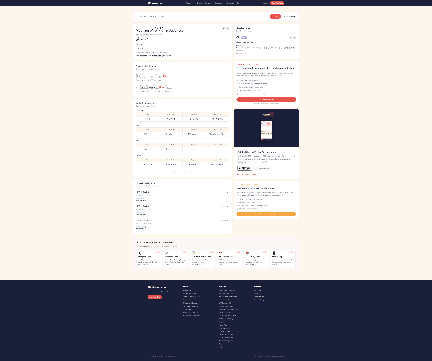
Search (276, 16)
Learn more (240, 53)
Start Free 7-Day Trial (266, 99)
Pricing (199, 3)
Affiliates (257, 294)
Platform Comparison (226, 341)
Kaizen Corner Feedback (191, 316)
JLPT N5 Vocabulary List (227, 316)
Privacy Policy (259, 300)
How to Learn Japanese (227, 290)
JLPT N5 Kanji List (225, 312)
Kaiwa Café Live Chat (190, 312)
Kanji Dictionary (224, 322)
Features (189, 3)
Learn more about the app (246, 174)
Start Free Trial (277, 3)
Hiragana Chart (224, 328)
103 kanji (148, 195)
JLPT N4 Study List (143, 206)
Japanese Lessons (189, 294)
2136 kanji (147, 223)
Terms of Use (259, 297)
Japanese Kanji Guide (226, 306)
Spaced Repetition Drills (191, 297)
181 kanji (148, 209)
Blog (238, 3)
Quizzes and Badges (190, 303)
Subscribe (224, 192)
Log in (265, 3)
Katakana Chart (224, 331)
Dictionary (218, 3)
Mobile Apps (229, 3)
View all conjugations (182, 172)
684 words (139, 209)
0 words (138, 223)
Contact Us (258, 290)
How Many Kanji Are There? (229, 309)
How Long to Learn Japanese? (229, 300)
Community (187, 309)
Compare (208, 3)
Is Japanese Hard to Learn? (228, 297)
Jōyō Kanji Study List (144, 220)
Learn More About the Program (266, 214)
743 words (139, 195)
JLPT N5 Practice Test (226, 334)
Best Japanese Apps (226, 294)
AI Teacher (187, 290)
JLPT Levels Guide (225, 303)
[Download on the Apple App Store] (244, 168)
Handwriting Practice (190, 306)
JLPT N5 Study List (143, 192)
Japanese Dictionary (190, 300)
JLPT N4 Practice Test (226, 338)
